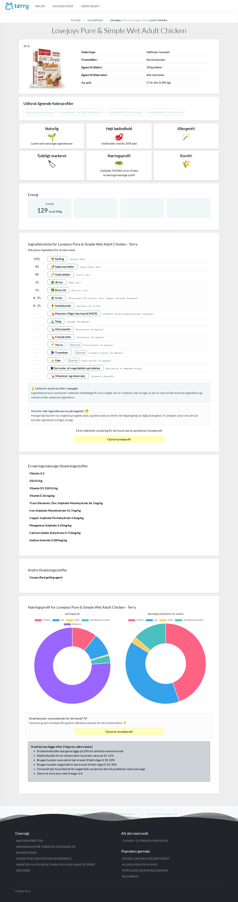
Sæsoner (23, 870)
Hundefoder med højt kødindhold (81, 112)
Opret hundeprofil (119, 439)
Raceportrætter (29, 840)
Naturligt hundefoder (39, 112)
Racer (40, 6)
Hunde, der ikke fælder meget (146, 858)
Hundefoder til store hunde (165, 112)
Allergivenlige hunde (139, 864)
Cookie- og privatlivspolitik (145, 840)
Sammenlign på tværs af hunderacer (45, 846)
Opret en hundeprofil (119, 731)
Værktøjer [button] (89, 6)
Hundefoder (63, 6)
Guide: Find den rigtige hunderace (43, 858)
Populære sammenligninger (145, 870)
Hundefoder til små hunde (125, 112)
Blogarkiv (130, 876)
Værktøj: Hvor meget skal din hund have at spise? (55, 864)
